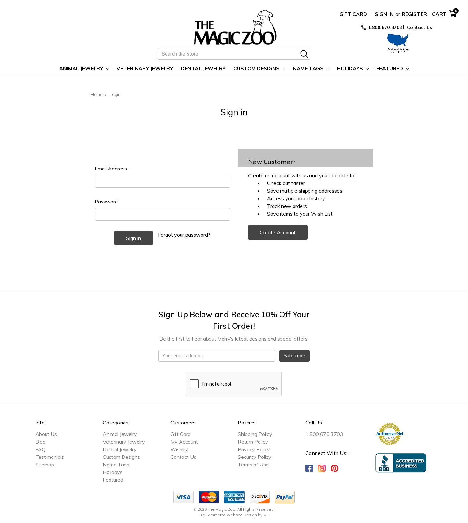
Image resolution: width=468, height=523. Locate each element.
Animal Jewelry (81, 68)
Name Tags (309, 68)
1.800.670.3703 (384, 27)
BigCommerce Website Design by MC (234, 515)
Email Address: (111, 168)
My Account (184, 441)
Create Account (278, 232)
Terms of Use (253, 464)
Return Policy (253, 441)
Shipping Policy (255, 434)
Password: (107, 201)
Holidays (350, 68)
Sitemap (44, 464)
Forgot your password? (184, 234)
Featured (390, 68)
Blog (40, 441)
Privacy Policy (254, 449)
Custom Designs (257, 68)
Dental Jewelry (203, 68)
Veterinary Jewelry (145, 68)
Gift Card (353, 14)
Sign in (384, 14)
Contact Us (419, 27)
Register (414, 14)
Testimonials (49, 457)
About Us (46, 434)
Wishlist (179, 449)
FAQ (40, 449)
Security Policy (254, 457)
